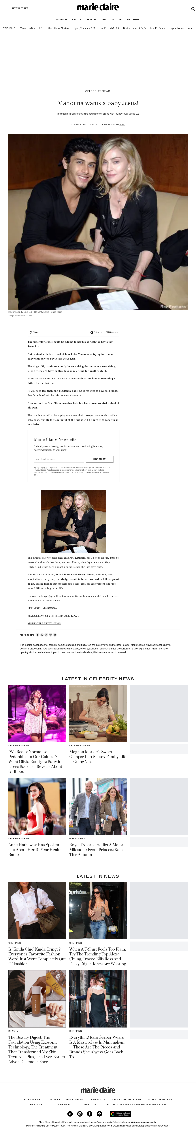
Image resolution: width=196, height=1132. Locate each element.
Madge (49, 419)
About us (90, 1104)
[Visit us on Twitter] (70, 1114)
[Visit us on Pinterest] (99, 1114)
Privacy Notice (40, 470)
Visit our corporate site (143, 1122)
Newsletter (113, 332)
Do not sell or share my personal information (134, 1104)
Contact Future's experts (65, 1099)
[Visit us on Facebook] (89, 1114)
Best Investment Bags (134, 28)
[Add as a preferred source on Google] (139, 1114)
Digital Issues (176, 28)
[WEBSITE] (50, 635)
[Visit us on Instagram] (80, 1114)
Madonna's (66, 390)
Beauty (77, 20)
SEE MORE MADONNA (42, 608)
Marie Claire (80, 124)
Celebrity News (97, 91)
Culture (116, 20)
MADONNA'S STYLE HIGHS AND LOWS (53, 615)
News (122, 124)
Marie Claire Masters (58, 28)
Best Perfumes (157, 28)
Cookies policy (67, 1104)
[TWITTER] (42, 635)
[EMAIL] (55, 635)
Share (35, 332)
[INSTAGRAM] (46, 635)
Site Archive (32, 1099)
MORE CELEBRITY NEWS (44, 623)
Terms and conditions (126, 1099)
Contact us (97, 1099)
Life (103, 20)
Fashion (61, 20)
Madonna (83, 354)
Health (91, 20)
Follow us (98, 332)
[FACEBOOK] (38, 635)
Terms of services (68, 467)
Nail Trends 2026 (109, 28)
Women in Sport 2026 (31, 28)
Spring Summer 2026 (85, 28)
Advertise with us (160, 1099)
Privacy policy (40, 1104)
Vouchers (132, 20)
